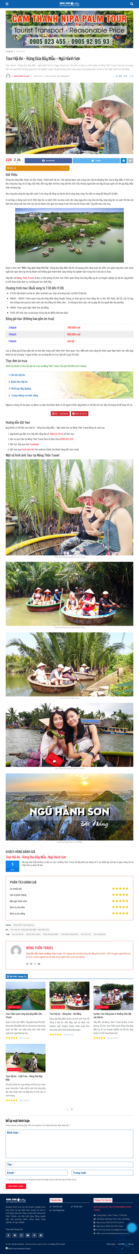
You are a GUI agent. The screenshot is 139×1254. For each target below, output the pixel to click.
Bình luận (13, 1132)
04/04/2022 (69, 1035)
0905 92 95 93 (81, 414)
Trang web (79, 1172)
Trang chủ (9, 51)
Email (11, 1172)
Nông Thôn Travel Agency (24, 925)
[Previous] (67, 1109)
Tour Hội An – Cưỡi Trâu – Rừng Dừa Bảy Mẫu (24, 1078)
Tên (10, 1164)
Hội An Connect (18, 1244)
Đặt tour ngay (61, 414)
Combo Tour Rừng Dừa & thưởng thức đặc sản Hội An (112, 1015)
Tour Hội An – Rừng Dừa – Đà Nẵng (65, 1014)
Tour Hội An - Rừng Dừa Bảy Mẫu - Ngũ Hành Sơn (30, 929)
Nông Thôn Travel (21, 76)
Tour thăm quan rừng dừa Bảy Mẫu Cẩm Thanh (24, 1015)
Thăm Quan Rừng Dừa (69, 934)
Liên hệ (130, 1244)
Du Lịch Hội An (17, 934)
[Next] (72, 1109)
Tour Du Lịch (20, 51)
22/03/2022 (113, 1038)
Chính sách (111, 1244)
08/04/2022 (38, 76)
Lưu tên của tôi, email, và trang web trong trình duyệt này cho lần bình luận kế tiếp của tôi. (42, 1179)
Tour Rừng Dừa (63, 76)
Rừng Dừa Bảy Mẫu (50, 934)
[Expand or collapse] (62, 168)
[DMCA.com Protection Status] (18, 1248)
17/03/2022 (25, 1038)
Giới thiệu (121, 1244)
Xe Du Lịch (78, 1206)
